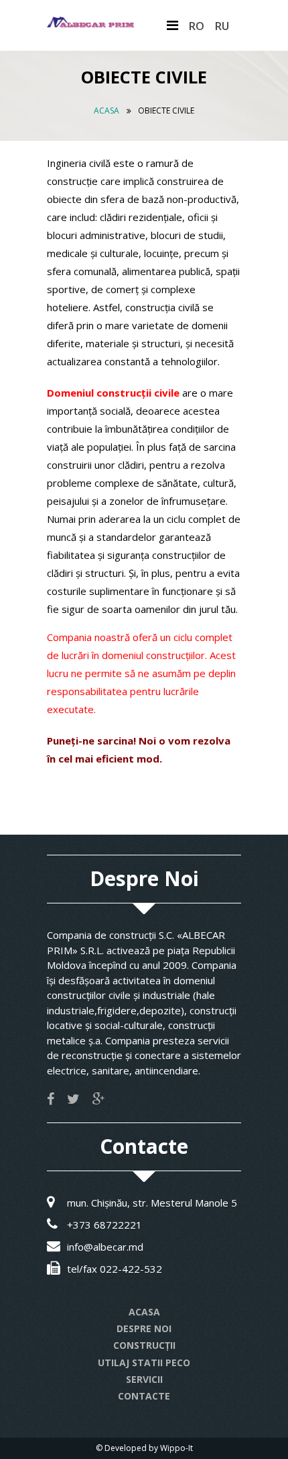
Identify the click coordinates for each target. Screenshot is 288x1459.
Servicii (144, 1379)
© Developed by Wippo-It (144, 1448)
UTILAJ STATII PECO (144, 1362)
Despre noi (144, 1328)
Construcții (144, 1345)
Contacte (144, 1396)
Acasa (106, 110)
